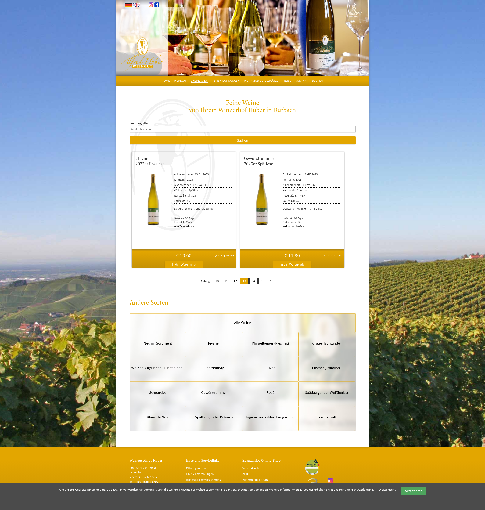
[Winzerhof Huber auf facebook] (156, 4)
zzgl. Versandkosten (184, 225)
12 (235, 281)
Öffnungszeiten (196, 468)
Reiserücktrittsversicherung (203, 480)
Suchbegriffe (139, 123)
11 (226, 281)
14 (253, 281)
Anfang (205, 281)
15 (262, 281)
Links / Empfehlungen (200, 474)
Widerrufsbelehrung (255, 480)
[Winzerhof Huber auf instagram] (151, 4)
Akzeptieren (413, 491)
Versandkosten (251, 468)
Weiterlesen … (388, 489)
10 (217, 281)
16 (271, 281)
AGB (245, 474)
